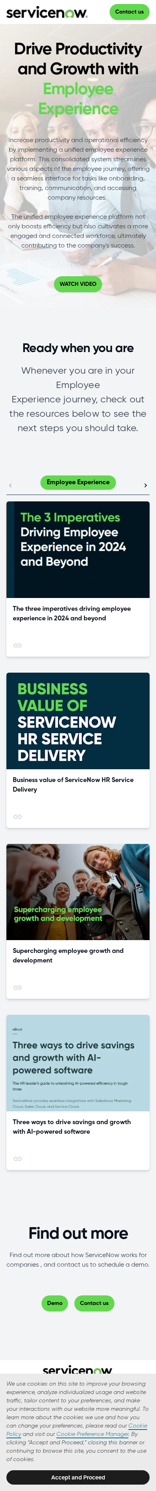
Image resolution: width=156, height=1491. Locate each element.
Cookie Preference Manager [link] (92, 1434)
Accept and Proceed (78, 1477)
